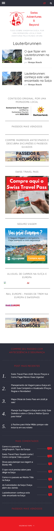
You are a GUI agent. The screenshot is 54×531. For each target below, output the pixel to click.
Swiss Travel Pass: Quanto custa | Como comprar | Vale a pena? (17, 455)
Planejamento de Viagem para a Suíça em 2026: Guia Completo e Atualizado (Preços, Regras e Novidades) (31, 388)
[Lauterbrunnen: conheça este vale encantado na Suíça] (12, 78)
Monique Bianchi (35, 62)
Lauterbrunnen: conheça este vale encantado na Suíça (38, 77)
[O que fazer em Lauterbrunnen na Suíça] (12, 56)
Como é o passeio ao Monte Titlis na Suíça (18, 478)
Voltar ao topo (25, 526)
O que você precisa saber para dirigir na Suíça (16, 471)
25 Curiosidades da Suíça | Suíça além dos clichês (17, 486)
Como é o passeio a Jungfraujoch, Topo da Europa (16, 448)
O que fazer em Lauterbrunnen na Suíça (36, 54)
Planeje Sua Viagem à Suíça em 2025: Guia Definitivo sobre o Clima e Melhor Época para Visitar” (31, 413)
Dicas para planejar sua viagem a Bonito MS (17, 463)
